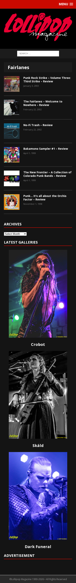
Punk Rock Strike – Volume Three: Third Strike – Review (47, 79)
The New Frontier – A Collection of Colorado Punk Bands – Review (47, 174)
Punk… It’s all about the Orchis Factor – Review (44, 197)
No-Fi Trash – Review (38, 125)
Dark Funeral (38, 546)
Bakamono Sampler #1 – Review (45, 148)
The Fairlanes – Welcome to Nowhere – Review (42, 103)
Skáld (38, 445)
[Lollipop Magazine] (38, 27)
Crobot (38, 344)
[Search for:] (38, 53)
